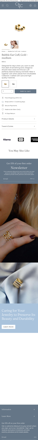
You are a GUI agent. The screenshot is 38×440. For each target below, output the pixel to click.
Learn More (6, 416)
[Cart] (35, 5)
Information (6, 409)
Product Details (8, 119)
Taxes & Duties (7, 126)
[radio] (5, 83)
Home (3, 51)
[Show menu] (3, 5)
